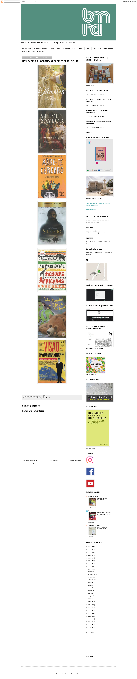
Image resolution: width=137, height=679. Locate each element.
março (90, 596)
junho (90, 588)
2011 (90, 622)
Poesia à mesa (92, 511)
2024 (90, 552)
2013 (90, 616)
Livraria (81, 48)
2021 (90, 561)
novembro (91, 574)
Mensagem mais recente (30, 460)
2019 (90, 566)
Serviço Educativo (108, 48)
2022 (90, 558)
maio (89, 590)
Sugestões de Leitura (45, 398)
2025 (90, 549)
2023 (90, 555)
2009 (90, 627)
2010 (90, 624)
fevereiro (91, 598)
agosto (90, 582)
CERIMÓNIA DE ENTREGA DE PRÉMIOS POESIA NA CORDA (104, 514)
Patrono (88, 48)
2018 (90, 569)
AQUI (102, 94)
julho (89, 585)
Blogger (79, 674)
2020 (90, 563)
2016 (90, 607)
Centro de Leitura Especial (41, 48)
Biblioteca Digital (26, 48)
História (74, 48)
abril (89, 593)
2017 (90, 605)
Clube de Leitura (55, 48)
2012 (90, 619)
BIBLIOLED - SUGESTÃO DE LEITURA (97, 137)
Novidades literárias (34, 398)
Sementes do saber (94, 525)
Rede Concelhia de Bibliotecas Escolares (33, 51)
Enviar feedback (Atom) (36, 464)
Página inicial (54, 460)
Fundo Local (66, 48)
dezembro (91, 571)
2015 (90, 610)
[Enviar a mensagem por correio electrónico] (44, 396)
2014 (90, 613)
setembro (91, 579)
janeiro (90, 601)
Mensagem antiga (75, 460)
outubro (90, 577)
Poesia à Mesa (97, 48)
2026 (90, 546)
